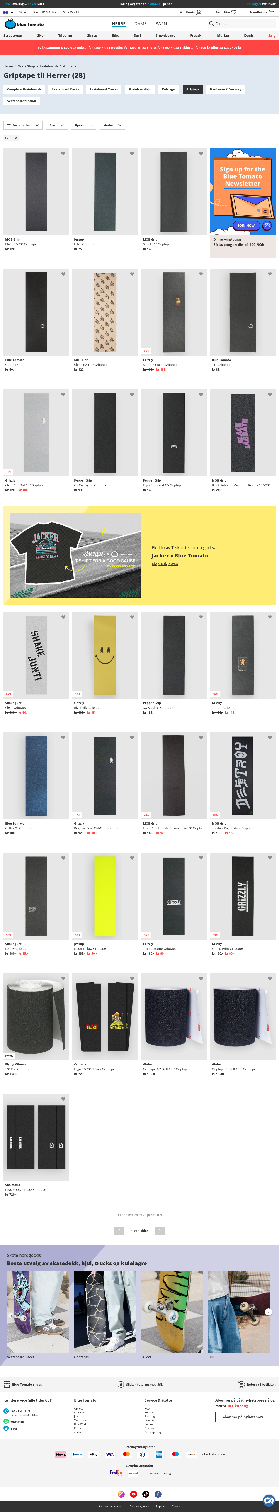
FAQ (147, 1408)
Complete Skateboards (24, 89)
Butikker (79, 1412)
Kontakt (149, 1412)
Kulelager (169, 89)
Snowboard (165, 35)
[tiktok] (145, 1494)
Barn (161, 24)
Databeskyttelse (139, 1506)
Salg (272, 35)
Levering (150, 1420)
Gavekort (150, 1428)
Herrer (8, 66)
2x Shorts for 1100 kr (158, 47)
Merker (223, 35)
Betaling (150, 1416)
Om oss (78, 1408)
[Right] (268, 1311)
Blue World (71, 12)
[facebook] (158, 1494)
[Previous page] (119, 1231)
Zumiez (78, 1432)
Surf (137, 35)
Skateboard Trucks (104, 89)
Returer (149, 1424)
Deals (249, 35)
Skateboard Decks (65, 89)
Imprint (160, 1506)
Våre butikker (29, 12)
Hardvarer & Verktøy (225, 89)
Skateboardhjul (139, 89)
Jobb (76, 1416)
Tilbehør (65, 35)
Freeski (196, 35)
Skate (92, 35)
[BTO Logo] (47, 23)
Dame (140, 24)
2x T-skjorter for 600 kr (192, 47)
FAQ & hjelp (50, 12)
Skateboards (49, 66)
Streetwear (13, 35)
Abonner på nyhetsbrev (242, 1417)
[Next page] (160, 1231)
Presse (78, 1428)
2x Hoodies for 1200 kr (124, 47)
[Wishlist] (65, 151)
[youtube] (133, 1494)
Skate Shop (26, 66)
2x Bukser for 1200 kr (89, 47)
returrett (261, 4)
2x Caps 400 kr (230, 47)
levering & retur (23, 4)
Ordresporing (153, 1432)
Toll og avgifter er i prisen (145, 4)
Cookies (176, 1506)
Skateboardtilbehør (21, 101)
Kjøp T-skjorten (165, 564)
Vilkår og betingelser (110, 1506)
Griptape (69, 66)
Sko (40, 35)
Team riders (81, 1420)
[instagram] (121, 1494)
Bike (115, 35)
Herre (119, 24)
